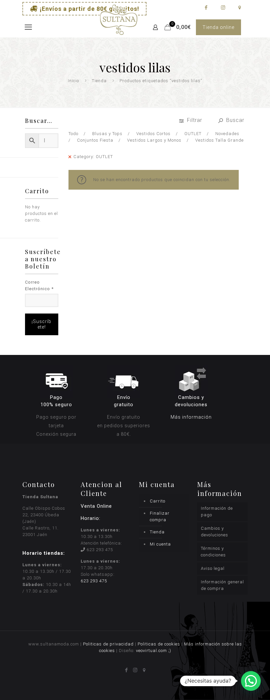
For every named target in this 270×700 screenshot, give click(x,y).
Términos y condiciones (213, 551)
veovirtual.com (152, 650)
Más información (191, 417)
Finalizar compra (160, 516)
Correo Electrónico (39, 285)
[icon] (239, 7)
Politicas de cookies (159, 644)
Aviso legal (213, 568)
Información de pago (217, 511)
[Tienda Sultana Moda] (118, 27)
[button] (251, 681)
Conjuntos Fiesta (95, 140)
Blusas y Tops (107, 133)
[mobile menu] (28, 27)
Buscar (234, 120)
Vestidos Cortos (153, 133)
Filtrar (194, 120)
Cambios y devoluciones (214, 531)
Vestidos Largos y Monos (154, 140)
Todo (73, 133)
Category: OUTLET (93, 156)
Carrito (157, 501)
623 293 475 (100, 549)
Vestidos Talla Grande (219, 140)
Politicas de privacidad (108, 644)
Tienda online (218, 27)
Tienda (99, 80)
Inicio (73, 80)
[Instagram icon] (223, 7)
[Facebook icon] (206, 7)
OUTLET (193, 133)
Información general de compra (222, 585)
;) (169, 650)
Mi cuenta (160, 544)
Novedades (227, 133)
